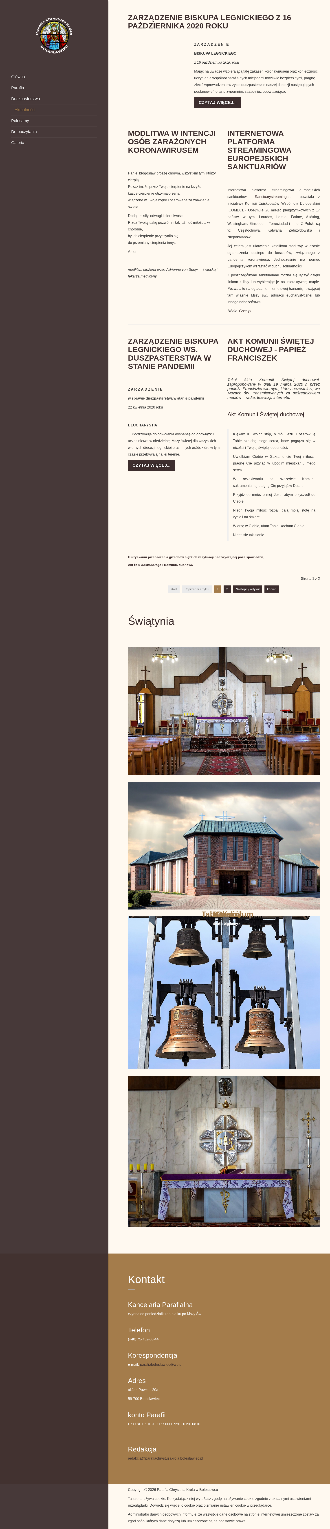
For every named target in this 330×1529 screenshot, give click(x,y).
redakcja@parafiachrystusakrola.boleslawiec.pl (165, 1458)
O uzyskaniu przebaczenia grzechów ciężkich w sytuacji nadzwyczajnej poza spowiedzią (196, 557)
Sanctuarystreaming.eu (273, 197)
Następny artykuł (248, 589)
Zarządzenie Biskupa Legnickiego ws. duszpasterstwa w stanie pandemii (173, 353)
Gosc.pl (245, 311)
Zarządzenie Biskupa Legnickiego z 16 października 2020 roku (209, 21)
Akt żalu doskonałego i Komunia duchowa (160, 565)
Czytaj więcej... (218, 102)
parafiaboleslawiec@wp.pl (161, 1364)
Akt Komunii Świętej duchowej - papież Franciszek (270, 349)
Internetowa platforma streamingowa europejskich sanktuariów (259, 150)
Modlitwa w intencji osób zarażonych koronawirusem (172, 141)
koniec (271, 589)
